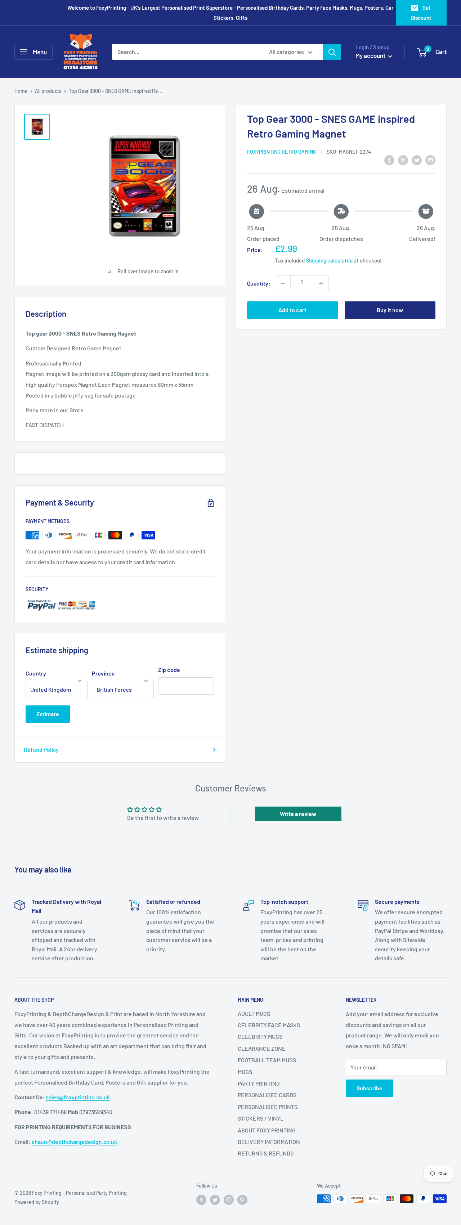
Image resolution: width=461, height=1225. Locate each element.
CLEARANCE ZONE (262, 1048)
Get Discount (421, 12)
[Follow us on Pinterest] (242, 1199)
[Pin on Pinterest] (403, 160)
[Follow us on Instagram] (229, 1199)
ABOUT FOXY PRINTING (267, 1130)
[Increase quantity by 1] (320, 283)
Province (103, 673)
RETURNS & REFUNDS (266, 1153)
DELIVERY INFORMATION (269, 1141)
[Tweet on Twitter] (417, 160)
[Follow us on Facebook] (201, 1199)
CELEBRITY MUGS (260, 1036)
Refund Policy (41, 749)
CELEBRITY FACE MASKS (269, 1025)
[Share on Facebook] (389, 160)
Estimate (47, 713)
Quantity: (258, 283)
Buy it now (390, 309)
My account (370, 55)
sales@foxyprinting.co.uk (78, 1097)
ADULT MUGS (254, 1013)
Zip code (169, 669)
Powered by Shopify (36, 1202)
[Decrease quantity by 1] (282, 283)
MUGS (245, 1071)
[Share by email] (430, 160)
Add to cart (292, 309)
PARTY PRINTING (259, 1083)
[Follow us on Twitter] (215, 1199)
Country (36, 673)
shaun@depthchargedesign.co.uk (74, 1141)
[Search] (332, 52)
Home (21, 91)
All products (48, 91)
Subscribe (369, 1088)
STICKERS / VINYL (260, 1118)
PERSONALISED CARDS (267, 1094)
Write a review (298, 813)
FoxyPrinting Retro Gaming (281, 152)
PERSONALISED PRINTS (267, 1106)
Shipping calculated (329, 260)
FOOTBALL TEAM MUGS (267, 1059)
